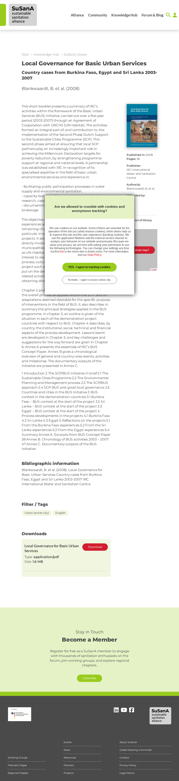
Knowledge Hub (124, 15)
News (67, 749)
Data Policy (95, 254)
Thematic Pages (17, 765)
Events (68, 742)
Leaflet (153, 269)
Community (97, 15)
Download (95, 547)
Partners (69, 765)
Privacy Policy (128, 765)
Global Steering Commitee (136, 749)
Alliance (77, 15)
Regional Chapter (18, 773)
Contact (124, 757)
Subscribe (89, 678)
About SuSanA (128, 742)
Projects (68, 773)
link (61, 251)
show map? (142, 250)
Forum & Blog (153, 15)
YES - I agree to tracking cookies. (89, 267)
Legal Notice (127, 773)
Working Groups (17, 757)
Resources (70, 757)
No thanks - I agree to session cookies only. (89, 280)
